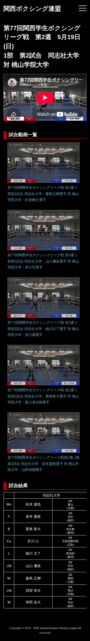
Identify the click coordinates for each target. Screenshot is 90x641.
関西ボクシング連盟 (32, 8)
